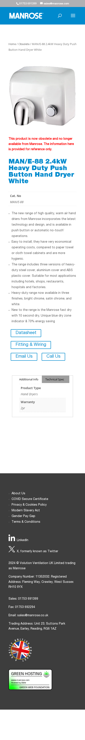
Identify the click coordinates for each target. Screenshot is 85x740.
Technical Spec (54, 379)
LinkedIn (22, 540)
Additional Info (28, 379)
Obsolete (23, 44)
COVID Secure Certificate (30, 499)
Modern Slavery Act (26, 510)
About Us (18, 493)
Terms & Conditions (26, 522)
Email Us (23, 357)
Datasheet (25, 333)
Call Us (53, 357)
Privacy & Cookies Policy (29, 505)
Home (12, 44)
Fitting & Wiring (30, 345)
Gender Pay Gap (23, 516)
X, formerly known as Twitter (37, 551)
